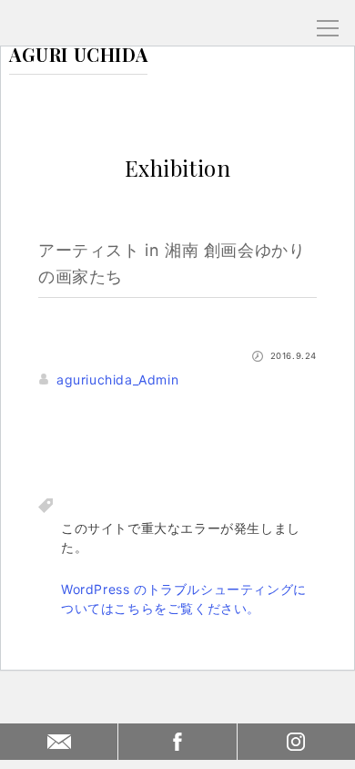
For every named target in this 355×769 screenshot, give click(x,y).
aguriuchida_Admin (117, 379)
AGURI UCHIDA (78, 54)
